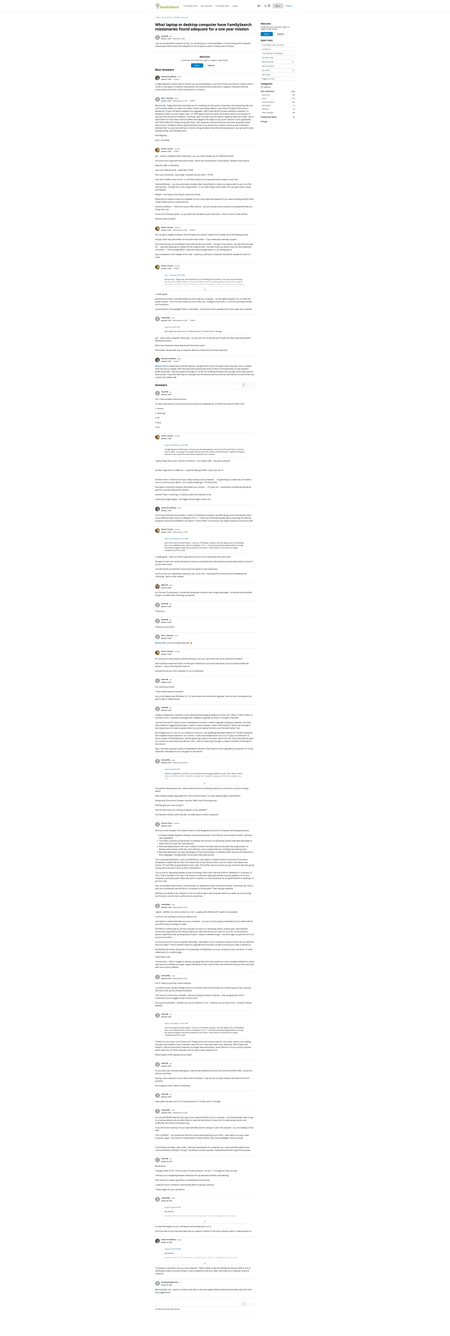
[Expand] (204, 289)
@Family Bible (161, 1289)
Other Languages (278, 113)
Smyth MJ (164, 36)
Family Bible (165, 318)
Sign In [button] (197, 65)
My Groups (266, 74)
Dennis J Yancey (167, 149)
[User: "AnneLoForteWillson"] (157, 77)
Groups (264, 121)
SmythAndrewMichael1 (169, 1282)
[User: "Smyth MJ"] (157, 37)
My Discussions (268, 66)
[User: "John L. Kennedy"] (157, 99)
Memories (278, 109)
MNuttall (164, 585)
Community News (278, 117)
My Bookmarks (277, 62)
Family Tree (278, 95)
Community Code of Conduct (273, 45)
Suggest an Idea (268, 79)
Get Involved (278, 106)
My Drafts (277, 70)
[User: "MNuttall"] (157, 586)
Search (278, 99)
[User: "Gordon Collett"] (157, 824)
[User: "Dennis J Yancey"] (157, 150)
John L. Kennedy (167, 98)
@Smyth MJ (160, 105)
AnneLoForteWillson (168, 77)
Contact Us (266, 49)
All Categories (266, 87)
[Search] (265, 6)
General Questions (278, 102)
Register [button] (211, 65)
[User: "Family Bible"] (157, 319)
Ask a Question (278, 91)
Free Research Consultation (272, 53)
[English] (167, 6)
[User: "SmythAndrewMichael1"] (157, 1283)
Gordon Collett (166, 823)
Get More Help (267, 57)
